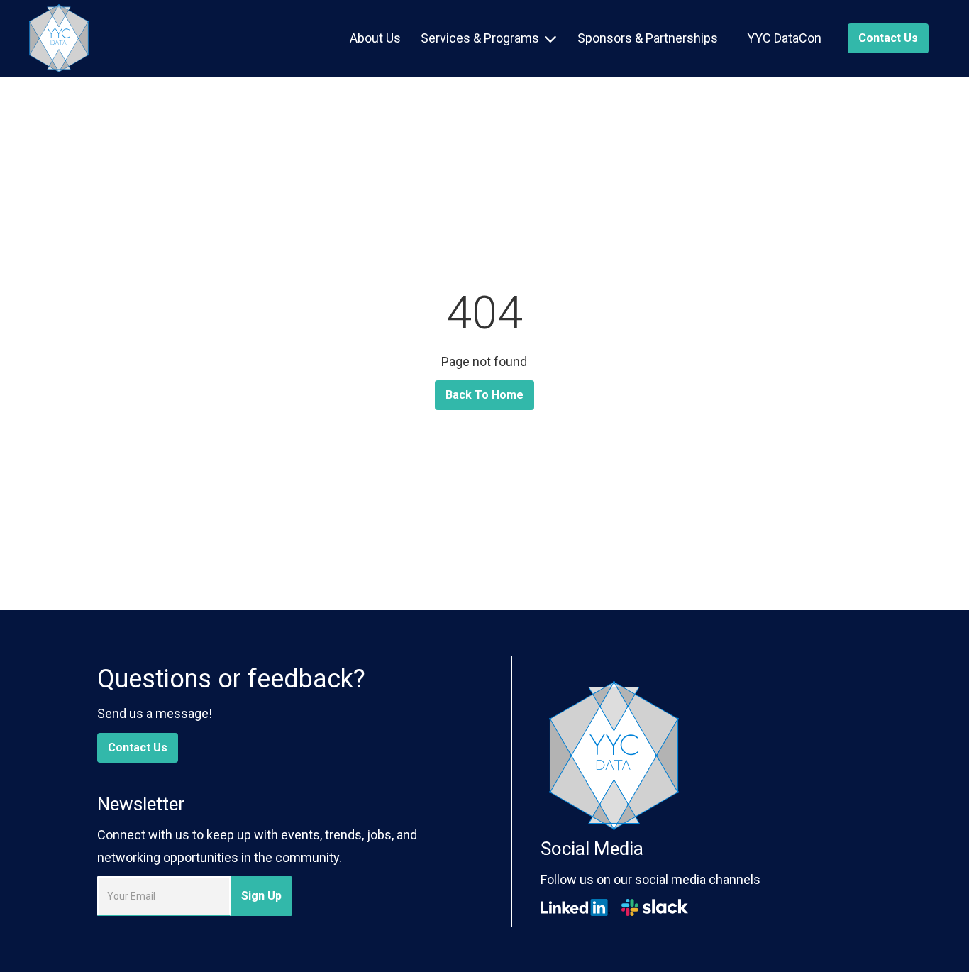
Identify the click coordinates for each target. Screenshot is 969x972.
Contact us (888, 38)
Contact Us (137, 747)
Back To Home (484, 395)
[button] (488, 38)
